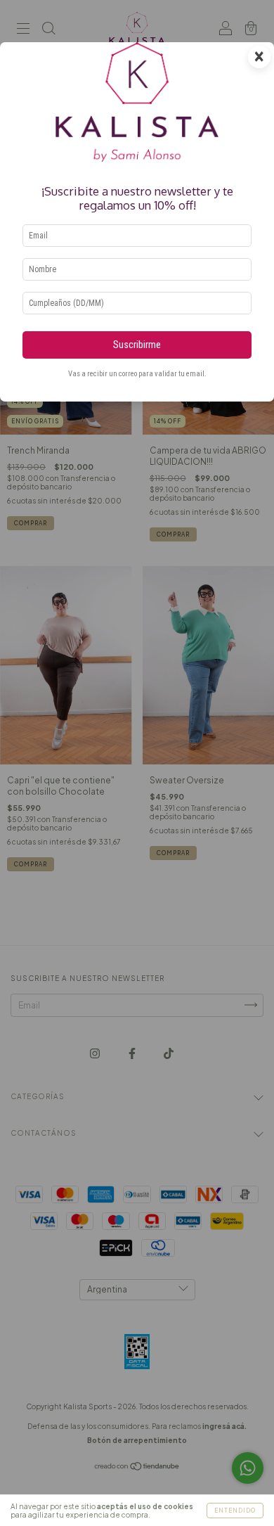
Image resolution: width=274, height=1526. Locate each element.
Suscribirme (137, 345)
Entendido (235, 1510)
